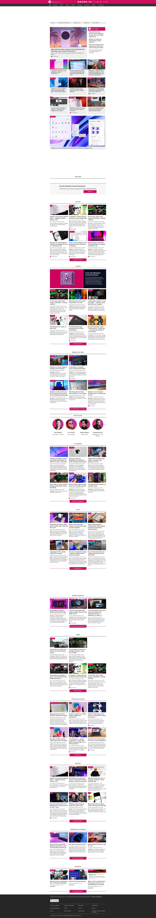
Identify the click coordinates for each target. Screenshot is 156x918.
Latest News (95, 28)
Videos (61, 5)
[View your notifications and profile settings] (100, 2)
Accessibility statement (55, 908)
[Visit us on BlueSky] (90, 2)
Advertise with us (67, 910)
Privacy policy (80, 905)
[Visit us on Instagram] (84, 2)
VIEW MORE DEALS (78, 568)
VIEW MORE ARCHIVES (77, 343)
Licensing (80, 908)
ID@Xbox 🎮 (86, 22)
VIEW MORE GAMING (77, 690)
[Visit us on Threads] (88, 2)
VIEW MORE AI (78, 754)
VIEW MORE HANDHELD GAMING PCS (77, 626)
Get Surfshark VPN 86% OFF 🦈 (64, 22)
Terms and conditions (54, 905)
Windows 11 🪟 (77, 22)
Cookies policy (95, 905)
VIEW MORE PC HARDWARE (77, 501)
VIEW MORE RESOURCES (78, 891)
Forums (51, 910)
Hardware (80, 5)
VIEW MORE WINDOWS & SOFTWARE (77, 408)
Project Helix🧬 (95, 22)
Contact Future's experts (69, 905)
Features (55, 5)
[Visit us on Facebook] (78, 2)
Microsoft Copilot (54, 702)
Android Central (81, 910)
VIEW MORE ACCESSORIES (77, 858)
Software (94, 5)
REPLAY (73, 5)
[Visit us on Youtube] (82, 2)
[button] (105, 1)
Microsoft (87, 5)
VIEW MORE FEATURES (77, 259)
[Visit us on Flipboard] (86, 2)
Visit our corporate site (97, 896)
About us (94, 908)
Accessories (101, 5)
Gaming (67, 5)
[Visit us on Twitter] (80, 2)
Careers (65, 908)
